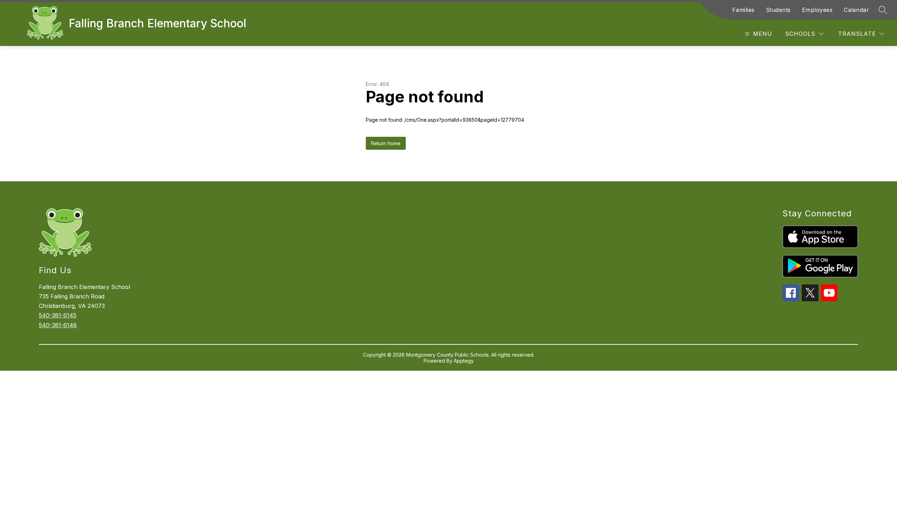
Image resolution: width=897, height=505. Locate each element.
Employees (817, 9)
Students (778, 9)
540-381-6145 (57, 315)
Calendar (856, 9)
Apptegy (464, 361)
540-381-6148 (58, 325)
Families (743, 9)
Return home (385, 143)
